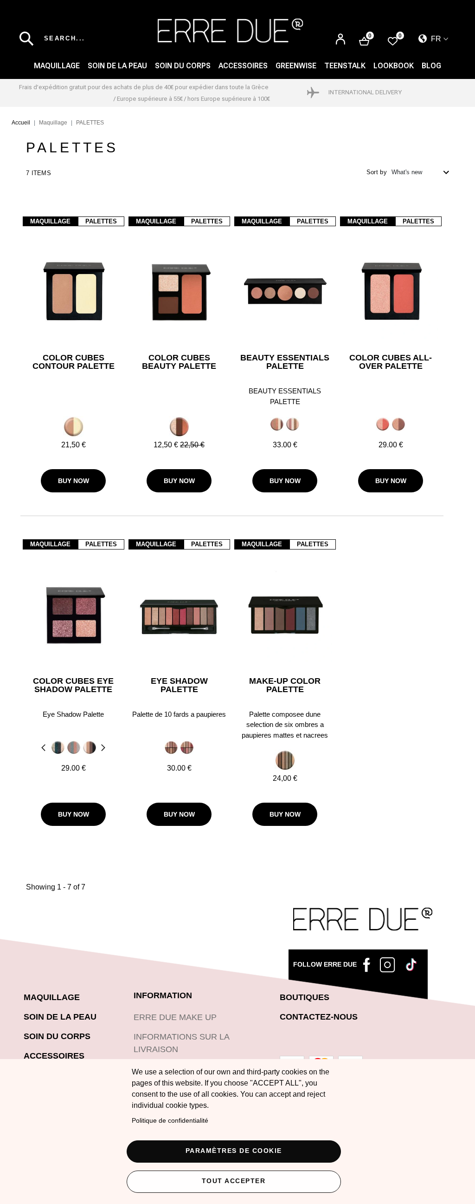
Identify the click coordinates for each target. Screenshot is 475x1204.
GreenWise (296, 65)
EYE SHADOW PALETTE (179, 685)
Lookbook (393, 65)
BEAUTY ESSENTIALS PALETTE (284, 362)
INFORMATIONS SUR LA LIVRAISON (181, 1043)
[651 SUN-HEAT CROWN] (179, 426)
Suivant (104, 748)
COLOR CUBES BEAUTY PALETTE (179, 362)
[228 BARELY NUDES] (89, 747)
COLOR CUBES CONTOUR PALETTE (73, 362)
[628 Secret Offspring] (285, 760)
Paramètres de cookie (234, 1150)
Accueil (21, 122)
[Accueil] (230, 30)
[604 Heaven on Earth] (171, 747)
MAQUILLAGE (57, 65)
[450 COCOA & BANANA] (73, 426)
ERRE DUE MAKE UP (175, 1017)
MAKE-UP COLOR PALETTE (285, 685)
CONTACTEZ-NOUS (319, 1016)
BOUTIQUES (304, 997)
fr (435, 39)
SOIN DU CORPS (183, 65)
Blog (431, 65)
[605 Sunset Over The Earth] (187, 747)
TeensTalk (345, 65)
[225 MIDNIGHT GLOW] (58, 747)
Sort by (376, 172)
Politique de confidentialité (170, 1120)
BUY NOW (73, 480)
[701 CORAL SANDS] (277, 424)
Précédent (42, 748)
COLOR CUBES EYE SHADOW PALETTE (73, 685)
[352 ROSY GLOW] (383, 424)
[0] (393, 41)
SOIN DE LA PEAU (117, 65)
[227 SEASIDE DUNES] (74, 747)
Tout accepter (234, 1181)
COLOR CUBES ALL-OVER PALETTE (390, 362)
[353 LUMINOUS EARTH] (398, 424)
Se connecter (340, 39)
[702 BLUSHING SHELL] (293, 424)
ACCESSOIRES (243, 65)
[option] (73, 426)
